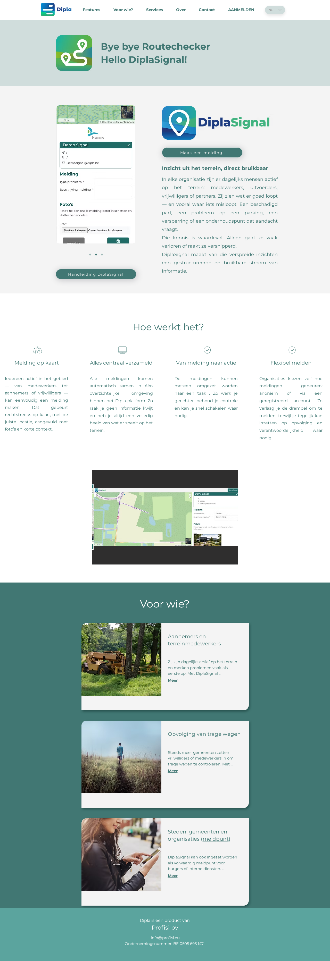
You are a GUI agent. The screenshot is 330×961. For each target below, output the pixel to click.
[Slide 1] (90, 255)
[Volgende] (130, 184)
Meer (173, 680)
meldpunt (216, 839)
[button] (165, 517)
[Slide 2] (96, 255)
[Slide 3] (102, 255)
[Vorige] (62, 184)
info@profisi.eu (165, 937)
